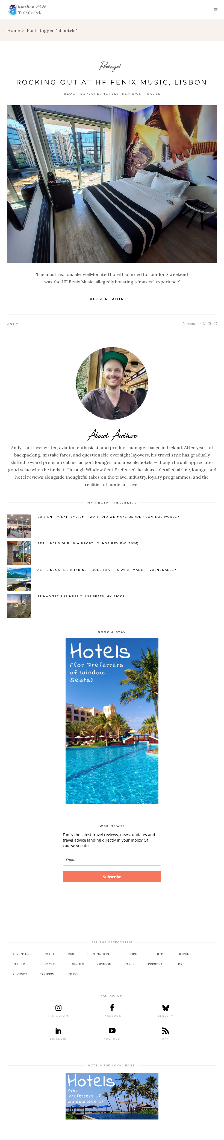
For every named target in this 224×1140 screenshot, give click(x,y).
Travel (152, 93)
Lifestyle (46, 964)
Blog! (71, 93)
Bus (71, 954)
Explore (90, 93)
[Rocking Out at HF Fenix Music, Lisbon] (112, 184)
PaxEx (129, 964)
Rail (181, 964)
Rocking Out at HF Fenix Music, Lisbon (112, 82)
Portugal (110, 66)
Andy (13, 324)
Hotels (111, 93)
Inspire (18, 964)
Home (13, 30)
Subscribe (112, 876)
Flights (157, 954)
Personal (156, 964)
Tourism (47, 974)
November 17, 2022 (199, 323)
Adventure (22, 954)
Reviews (132, 93)
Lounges (76, 964)
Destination (98, 954)
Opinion (104, 964)
